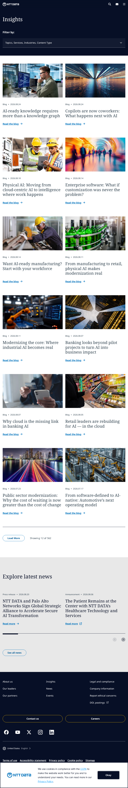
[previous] (115, 640)
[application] (64, 775)
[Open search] (109, 4)
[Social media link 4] (40, 732)
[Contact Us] (117, 4)
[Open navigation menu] (124, 4)
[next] (123, 640)
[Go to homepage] (11, 4)
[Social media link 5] (51, 732)
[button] (16, 748)
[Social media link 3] (29, 732)
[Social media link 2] (17, 732)
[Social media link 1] (6, 732)
